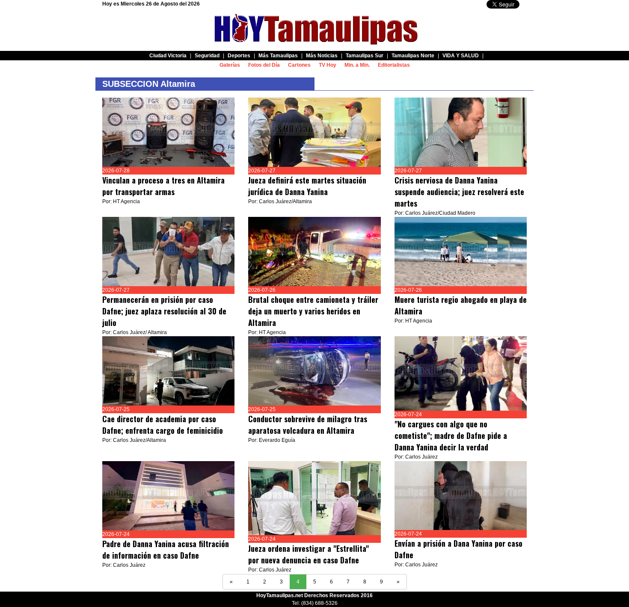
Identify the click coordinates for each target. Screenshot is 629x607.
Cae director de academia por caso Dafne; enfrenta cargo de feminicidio (162, 424)
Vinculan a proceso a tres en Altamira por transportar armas (163, 186)
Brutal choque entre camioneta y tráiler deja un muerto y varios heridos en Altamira (313, 311)
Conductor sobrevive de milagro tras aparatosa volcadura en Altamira (307, 424)
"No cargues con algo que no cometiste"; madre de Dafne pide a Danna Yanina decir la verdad (451, 435)
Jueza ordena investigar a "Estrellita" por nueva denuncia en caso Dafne (308, 554)
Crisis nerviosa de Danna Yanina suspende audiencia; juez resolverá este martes (459, 192)
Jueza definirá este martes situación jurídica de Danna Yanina (307, 186)
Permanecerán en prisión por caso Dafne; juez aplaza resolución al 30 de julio (164, 311)
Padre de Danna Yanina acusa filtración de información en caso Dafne (165, 549)
